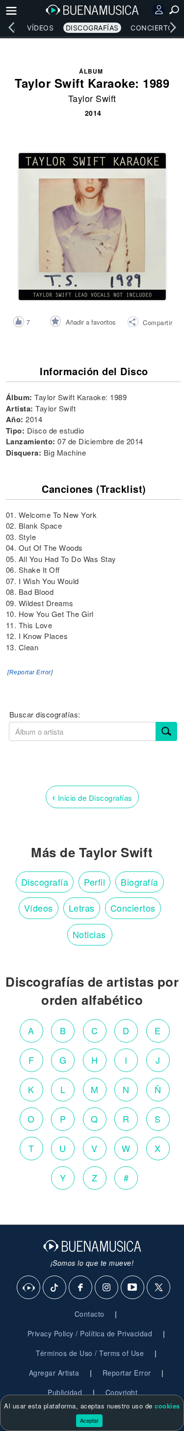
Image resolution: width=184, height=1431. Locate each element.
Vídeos (40, 28)
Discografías (92, 28)
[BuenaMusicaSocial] (29, 1288)
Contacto (90, 1314)
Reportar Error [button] (127, 1373)
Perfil (94, 881)
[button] (150, 323)
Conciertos (154, 28)
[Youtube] (133, 1288)
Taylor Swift (92, 98)
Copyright (121, 1392)
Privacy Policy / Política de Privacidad (90, 1333)
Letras (82, 907)
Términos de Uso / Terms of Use (90, 1353)
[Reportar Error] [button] (30, 672)
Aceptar (89, 1420)
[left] (11, 27)
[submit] (166, 731)
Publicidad (65, 1392)
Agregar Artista (54, 1373)
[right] (173, 27)
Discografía (45, 881)
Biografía (139, 881)
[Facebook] (81, 1288)
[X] (159, 1288)
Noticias (89, 934)
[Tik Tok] (55, 1288)
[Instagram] (107, 1288)
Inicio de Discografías (92, 797)
